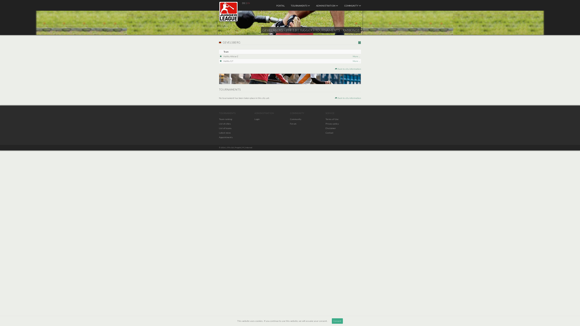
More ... (356, 56)
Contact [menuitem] (329, 132)
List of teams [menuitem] (225, 128)
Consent (337, 321)
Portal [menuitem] (280, 5)
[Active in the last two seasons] (221, 56)
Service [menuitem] (330, 113)
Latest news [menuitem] (225, 132)
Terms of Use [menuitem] (331, 119)
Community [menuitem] (351, 5)
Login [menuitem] (257, 119)
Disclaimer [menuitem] (330, 128)
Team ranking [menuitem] (225, 119)
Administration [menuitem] (326, 5)
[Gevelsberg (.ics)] (359, 43)
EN (248, 3)
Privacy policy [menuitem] (332, 123)
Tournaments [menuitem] (299, 5)
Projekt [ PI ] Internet (243, 148)
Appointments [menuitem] (226, 137)
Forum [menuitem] (293, 123)
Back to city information (349, 69)
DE (243, 3)
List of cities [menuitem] (225, 123)
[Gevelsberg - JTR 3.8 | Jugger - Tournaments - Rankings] (228, 12)
